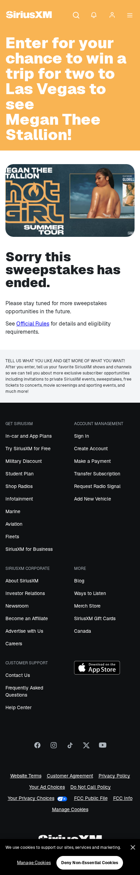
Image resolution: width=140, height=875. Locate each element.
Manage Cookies (70, 809)
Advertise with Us (24, 631)
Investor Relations (25, 593)
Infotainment (19, 499)
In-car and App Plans (28, 436)
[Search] (76, 15)
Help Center (18, 707)
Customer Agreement (70, 776)
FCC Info (123, 798)
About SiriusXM (21, 581)
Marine (12, 511)
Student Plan (19, 474)
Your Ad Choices (47, 787)
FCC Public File (91, 798)
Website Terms (25, 776)
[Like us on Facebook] (37, 748)
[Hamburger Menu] (129, 15)
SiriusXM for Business (29, 549)
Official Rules (32, 323)
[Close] (133, 847)
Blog (79, 581)
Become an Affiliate (26, 618)
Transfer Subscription (97, 474)
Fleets (12, 536)
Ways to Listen (90, 593)
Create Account (91, 448)
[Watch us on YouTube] (103, 748)
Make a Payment (92, 461)
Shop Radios (19, 486)
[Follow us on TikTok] (70, 748)
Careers (13, 644)
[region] (70, 857)
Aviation (13, 524)
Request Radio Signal (97, 486)
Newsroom (17, 606)
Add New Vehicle (92, 499)
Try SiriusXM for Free (28, 448)
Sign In (81, 436)
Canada (82, 631)
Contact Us (17, 675)
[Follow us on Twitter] (86, 748)
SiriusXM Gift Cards (95, 618)
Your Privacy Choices (31, 798)
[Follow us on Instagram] (54, 748)
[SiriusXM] (28, 16)
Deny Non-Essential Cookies (89, 862)
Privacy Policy (114, 776)
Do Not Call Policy (90, 787)
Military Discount (23, 461)
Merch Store (87, 606)
